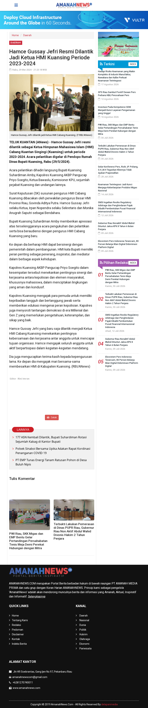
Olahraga (84, 639)
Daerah (27, 35)
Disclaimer (18, 634)
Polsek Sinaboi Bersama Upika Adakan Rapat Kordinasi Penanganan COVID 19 (53, 451)
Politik (82, 629)
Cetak (53, 417)
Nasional (84, 620)
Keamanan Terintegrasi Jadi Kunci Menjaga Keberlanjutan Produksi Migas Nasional (117, 187)
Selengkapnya (36, 596)
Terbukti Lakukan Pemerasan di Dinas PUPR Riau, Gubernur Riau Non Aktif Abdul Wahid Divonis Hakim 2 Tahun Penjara (74, 531)
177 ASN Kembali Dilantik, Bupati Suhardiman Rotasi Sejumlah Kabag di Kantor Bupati (51, 439)
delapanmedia (109, 704)
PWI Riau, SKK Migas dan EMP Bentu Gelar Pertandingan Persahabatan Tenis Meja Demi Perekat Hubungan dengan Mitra (28, 541)
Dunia (82, 625)
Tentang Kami (20, 620)
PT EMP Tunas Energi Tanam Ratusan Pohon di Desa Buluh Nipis (51, 462)
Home (15, 35)
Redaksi (16, 625)
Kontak (16, 639)
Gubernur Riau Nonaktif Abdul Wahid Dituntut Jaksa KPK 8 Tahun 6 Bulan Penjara (116, 226)
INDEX (132, 64)
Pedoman (17, 629)
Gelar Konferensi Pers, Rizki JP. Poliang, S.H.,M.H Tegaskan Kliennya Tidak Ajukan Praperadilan (118, 170)
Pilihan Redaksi (115, 262)
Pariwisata (85, 648)
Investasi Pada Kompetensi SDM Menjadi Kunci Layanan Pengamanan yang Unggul (116, 110)
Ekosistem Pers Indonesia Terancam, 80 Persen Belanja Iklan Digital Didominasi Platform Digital (118, 244)
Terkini (109, 64)
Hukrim (83, 634)
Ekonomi (84, 643)
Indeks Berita (19, 643)
